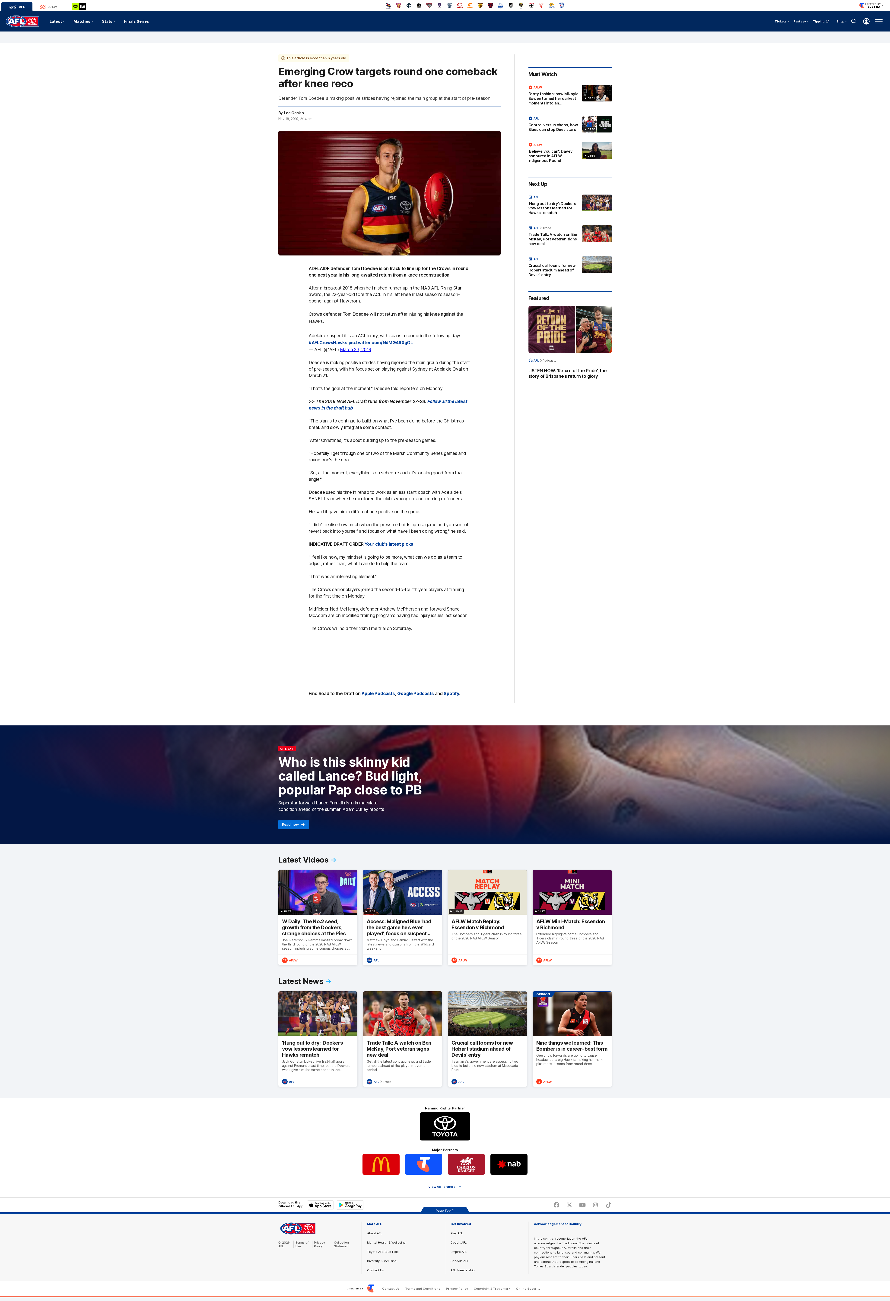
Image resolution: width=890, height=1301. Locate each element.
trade (547, 228)
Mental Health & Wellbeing (386, 1242)
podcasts (549, 360)
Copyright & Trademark (492, 1288)
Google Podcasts (415, 693)
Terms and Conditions (422, 1288)
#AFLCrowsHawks (328, 342)
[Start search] (853, 21)
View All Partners (441, 1186)
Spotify (451, 693)
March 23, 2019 (355, 349)
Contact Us (375, 1270)
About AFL (374, 1233)
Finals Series (136, 21)
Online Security (528, 1288)
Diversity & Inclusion (382, 1261)
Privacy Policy (319, 1244)
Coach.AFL (459, 1242)
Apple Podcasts (378, 693)
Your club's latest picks (389, 544)
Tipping (819, 21)
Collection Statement (342, 1244)
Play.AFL (457, 1233)
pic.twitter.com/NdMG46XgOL (381, 342)
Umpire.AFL (459, 1252)
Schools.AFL (460, 1261)
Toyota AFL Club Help (383, 1252)
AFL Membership (463, 1270)
